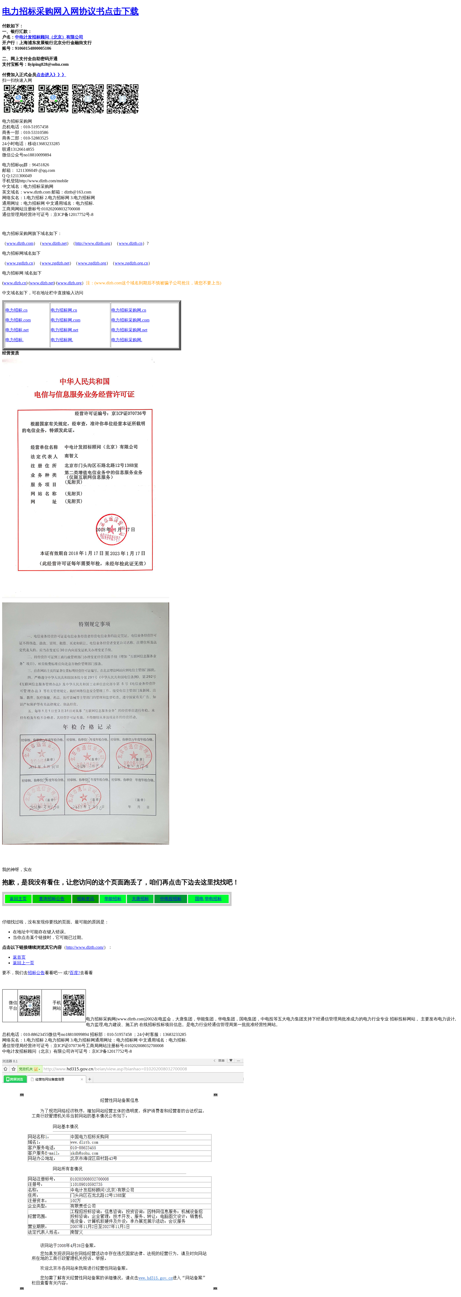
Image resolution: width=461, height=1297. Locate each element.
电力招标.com (18, 320)
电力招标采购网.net (129, 330)
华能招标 (112, 898)
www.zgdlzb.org (92, 263)
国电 (199, 898)
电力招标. (14, 340)
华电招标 (213, 898)
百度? (75, 972)
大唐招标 (140, 898)
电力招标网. (62, 340)
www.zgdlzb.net (55, 263)
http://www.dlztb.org (92, 243)
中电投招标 (170, 898)
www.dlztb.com (19, 243)
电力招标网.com (65, 320)
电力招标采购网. (126, 340)
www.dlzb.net (42, 283)
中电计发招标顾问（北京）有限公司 (49, 37)
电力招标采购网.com (130, 320)
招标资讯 (85, 898)
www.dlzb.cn (14, 283)
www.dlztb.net (54, 243)
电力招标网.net (64, 330)
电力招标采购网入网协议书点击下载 (70, 11)
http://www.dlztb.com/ (85, 947)
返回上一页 (23, 963)
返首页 (19, 957)
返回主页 (18, 898)
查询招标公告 (52, 898)
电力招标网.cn (64, 310)
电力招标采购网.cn (128, 310)
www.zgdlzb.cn (19, 263)
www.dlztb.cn (130, 243)
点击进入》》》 (51, 74)
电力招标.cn (16, 310)
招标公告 (36, 972)
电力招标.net (17, 330)
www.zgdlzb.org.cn (131, 263)
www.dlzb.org (69, 283)
